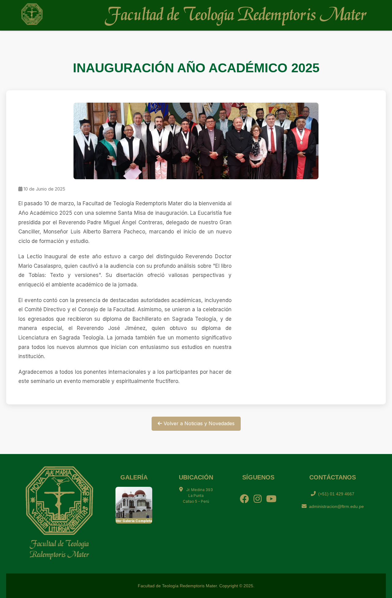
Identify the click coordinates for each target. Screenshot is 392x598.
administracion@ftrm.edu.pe (336, 506)
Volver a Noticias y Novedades (198, 423)
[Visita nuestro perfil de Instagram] (258, 498)
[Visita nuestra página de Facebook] (244, 498)
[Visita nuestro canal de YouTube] (271, 498)
